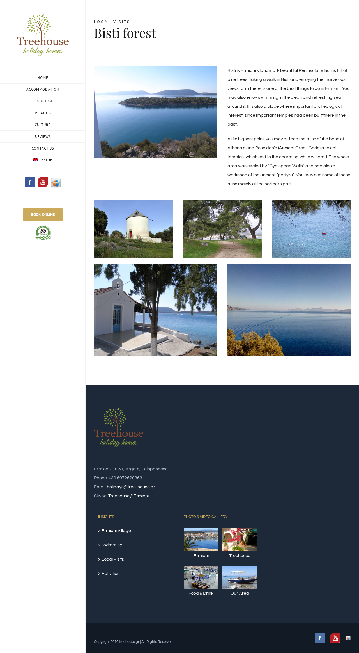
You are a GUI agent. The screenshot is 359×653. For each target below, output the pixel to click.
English (45, 160)
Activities (110, 573)
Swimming (112, 545)
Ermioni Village (116, 530)
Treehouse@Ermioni (128, 496)
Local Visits (113, 559)
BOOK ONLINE (43, 214)
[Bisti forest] (155, 70)
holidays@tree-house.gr (131, 487)
